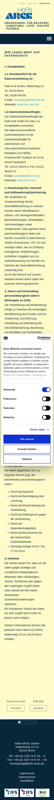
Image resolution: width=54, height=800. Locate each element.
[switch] (46, 398)
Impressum (32, 3)
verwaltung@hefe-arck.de (29, 99)
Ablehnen (27, 459)
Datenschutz (44, 3)
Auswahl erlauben (27, 449)
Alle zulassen (27, 439)
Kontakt (22, 3)
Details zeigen (37, 429)
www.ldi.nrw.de (26, 180)
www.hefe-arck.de (28, 104)
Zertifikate (27, 780)
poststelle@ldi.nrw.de (26, 175)
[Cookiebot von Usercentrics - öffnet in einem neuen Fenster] (38, 338)
